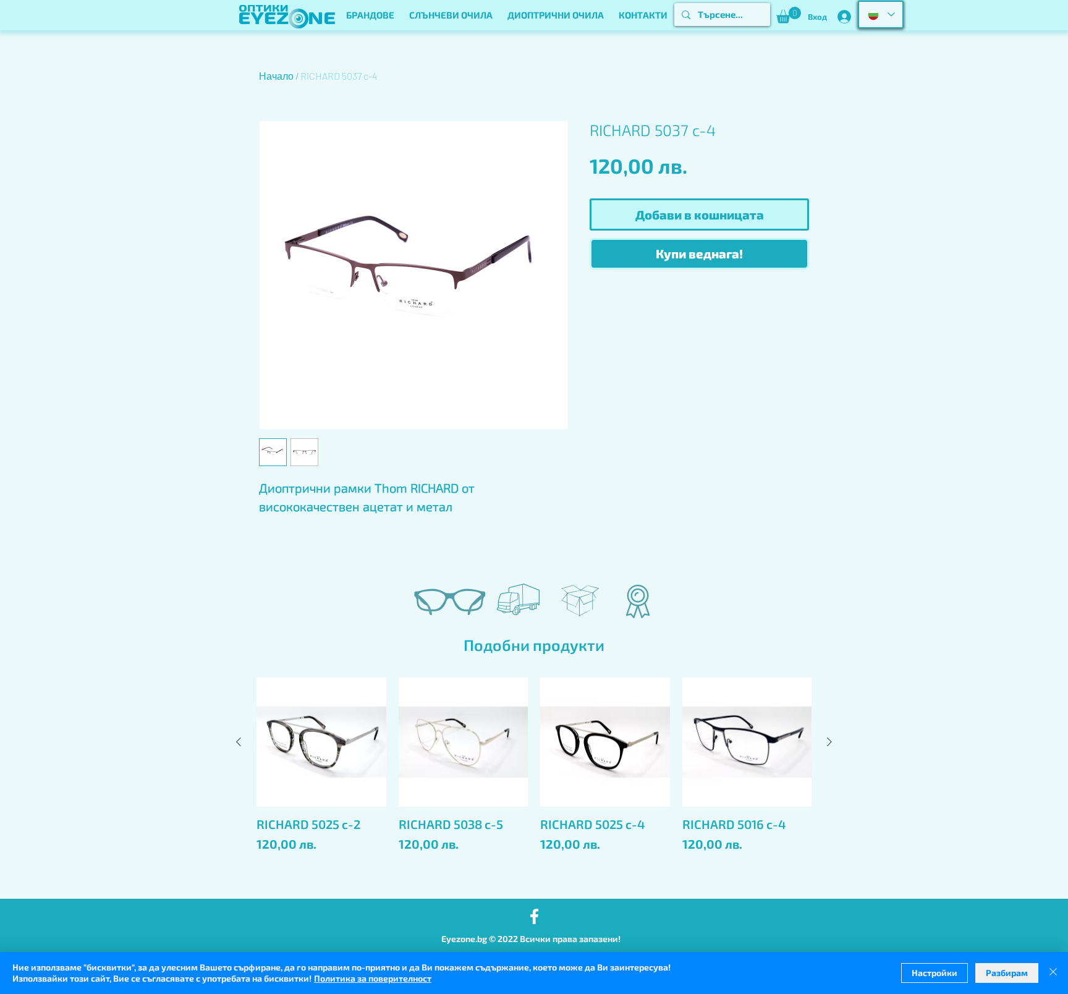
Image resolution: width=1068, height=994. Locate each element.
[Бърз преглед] (321, 742)
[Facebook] (534, 916)
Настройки (934, 972)
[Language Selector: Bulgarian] (881, 14)
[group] (534, 783)
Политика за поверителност (372, 978)
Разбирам (1007, 972)
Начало (276, 76)
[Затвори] (1053, 973)
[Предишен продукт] (238, 741)
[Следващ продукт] (829, 741)
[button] (370, 15)
